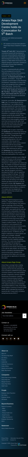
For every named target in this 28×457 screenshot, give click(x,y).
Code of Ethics (5, 366)
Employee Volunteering (7, 419)
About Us (4, 353)
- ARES (3, 408)
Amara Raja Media (6, 383)
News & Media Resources (8, 428)
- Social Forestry (6, 415)
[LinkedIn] (18, 338)
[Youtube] (10, 338)
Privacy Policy (5, 438)
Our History (4, 357)
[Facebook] (3, 338)
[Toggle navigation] (24, 3)
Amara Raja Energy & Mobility (9, 377)
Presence (4, 359)
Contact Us (13, 440)
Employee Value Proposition (8, 393)
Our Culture (4, 395)
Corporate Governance (7, 364)
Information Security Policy (17, 438)
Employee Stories (6, 397)
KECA (3, 421)
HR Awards (4, 399)
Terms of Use (5, 440)
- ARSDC (4, 410)
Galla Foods (5, 386)
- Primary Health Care (7, 412)
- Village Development (7, 417)
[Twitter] (6, 338)
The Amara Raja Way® (7, 355)
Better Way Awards (6, 370)
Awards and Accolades (7, 368)
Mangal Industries (6, 381)
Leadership (4, 362)
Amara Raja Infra (6, 379)
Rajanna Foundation (7, 406)
